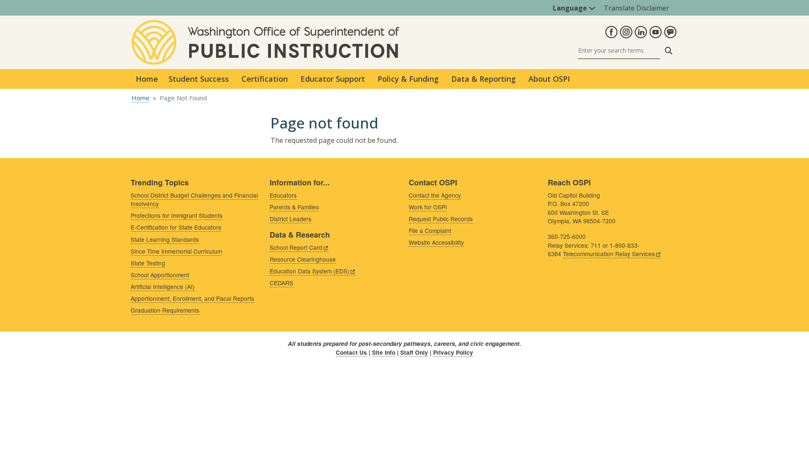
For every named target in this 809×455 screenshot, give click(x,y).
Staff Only (414, 352)
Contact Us (351, 352)
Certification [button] (264, 79)
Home (147, 79)
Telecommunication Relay (609, 253)
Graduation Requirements (165, 310)
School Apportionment (160, 274)
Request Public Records (441, 218)
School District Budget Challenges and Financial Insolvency (194, 199)
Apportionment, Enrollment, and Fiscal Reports (192, 298)
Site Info (383, 352)
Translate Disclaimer (636, 8)
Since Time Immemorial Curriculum (176, 251)
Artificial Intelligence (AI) (163, 286)
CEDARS (281, 282)
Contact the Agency (435, 195)
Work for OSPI (428, 207)
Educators (283, 195)
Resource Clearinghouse (303, 259)
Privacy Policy (453, 352)
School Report (296, 247)
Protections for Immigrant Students (176, 215)
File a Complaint (430, 230)
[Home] (265, 24)
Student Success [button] (199, 79)
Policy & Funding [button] (408, 79)
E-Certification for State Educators (176, 227)
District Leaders (290, 218)
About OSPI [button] (549, 79)
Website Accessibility (436, 242)
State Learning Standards (165, 239)
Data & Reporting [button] (483, 79)
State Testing (148, 263)
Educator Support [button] (332, 79)
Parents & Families (294, 207)
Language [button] (571, 8)
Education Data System (309, 271)
